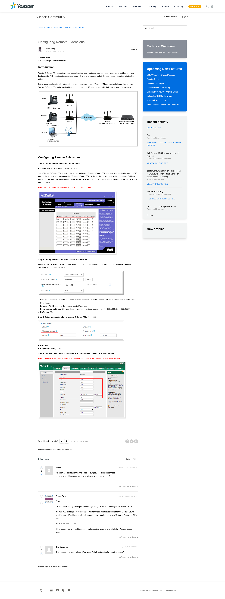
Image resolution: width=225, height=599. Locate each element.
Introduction (45, 58)
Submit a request (65, 450)
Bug (148, 135)
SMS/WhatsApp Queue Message (161, 75)
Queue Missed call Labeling (158, 87)
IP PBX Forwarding (155, 191)
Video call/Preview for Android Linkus (162, 92)
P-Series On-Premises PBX (161, 199)
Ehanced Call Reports (156, 83)
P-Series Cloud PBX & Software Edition (164, 144)
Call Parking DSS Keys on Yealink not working (163, 154)
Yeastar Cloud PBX (157, 163)
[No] (41, 474)
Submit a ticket (170, 17)
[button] (61, 441)
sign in (47, 567)
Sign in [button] (185, 17)
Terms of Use (145, 590)
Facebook (127, 441)
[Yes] (41, 468)
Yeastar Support (44, 27)
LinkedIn (136, 441)
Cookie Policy (170, 590)
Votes (135, 459)
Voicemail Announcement (157, 100)
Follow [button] (134, 50)
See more (150, 215)
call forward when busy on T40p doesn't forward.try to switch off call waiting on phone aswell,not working (163, 174)
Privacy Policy (157, 590)
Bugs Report (154, 128)
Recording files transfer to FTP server (163, 104)
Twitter (132, 441)
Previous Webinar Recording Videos (162, 52)
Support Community (50, 17)
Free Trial (194, 6)
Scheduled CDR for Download (159, 96)
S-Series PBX (57, 27)
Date (128, 459)
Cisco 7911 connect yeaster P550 (161, 206)
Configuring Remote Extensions (53, 61)
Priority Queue (153, 79)
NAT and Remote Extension (75, 27)
